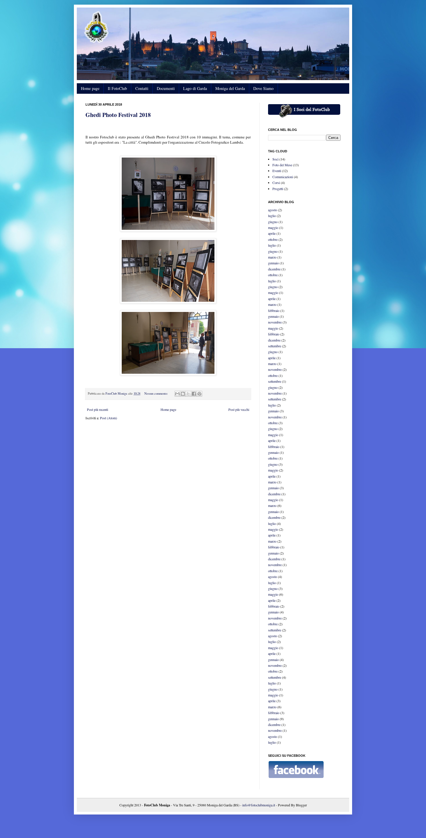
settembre (274, 346)
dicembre (274, 269)
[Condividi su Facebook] (194, 394)
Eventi (276, 170)
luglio (272, 215)
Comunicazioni (282, 176)
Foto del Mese (282, 164)
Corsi (276, 182)
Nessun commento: (156, 393)
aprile (272, 233)
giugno (273, 221)
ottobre (273, 239)
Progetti (277, 188)
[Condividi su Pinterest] (199, 394)
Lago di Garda (195, 88)
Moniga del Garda (230, 88)
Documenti (166, 88)
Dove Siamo (263, 88)
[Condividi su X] (188, 394)
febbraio (273, 310)
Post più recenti (97, 409)
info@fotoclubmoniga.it (258, 805)
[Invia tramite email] (177, 394)
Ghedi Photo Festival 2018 (118, 115)
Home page (90, 88)
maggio (273, 227)
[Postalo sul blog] (183, 394)
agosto (272, 209)
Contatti (141, 88)
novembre (275, 322)
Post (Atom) (108, 418)
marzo (272, 257)
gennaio (273, 263)
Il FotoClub (117, 88)
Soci (275, 159)
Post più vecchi (238, 409)
